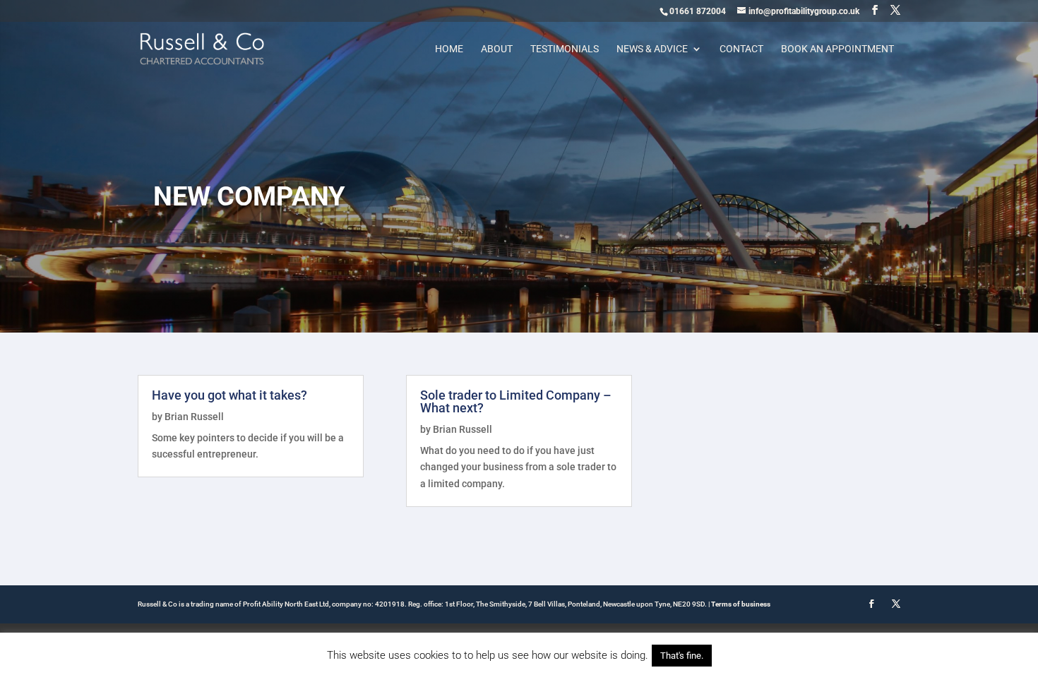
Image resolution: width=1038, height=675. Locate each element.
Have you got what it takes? (229, 395)
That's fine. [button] (681, 655)
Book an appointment (837, 49)
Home (449, 49)
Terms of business (740, 604)
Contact (741, 49)
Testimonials (564, 49)
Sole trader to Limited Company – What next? (516, 401)
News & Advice (652, 49)
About (497, 49)
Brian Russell (194, 416)
